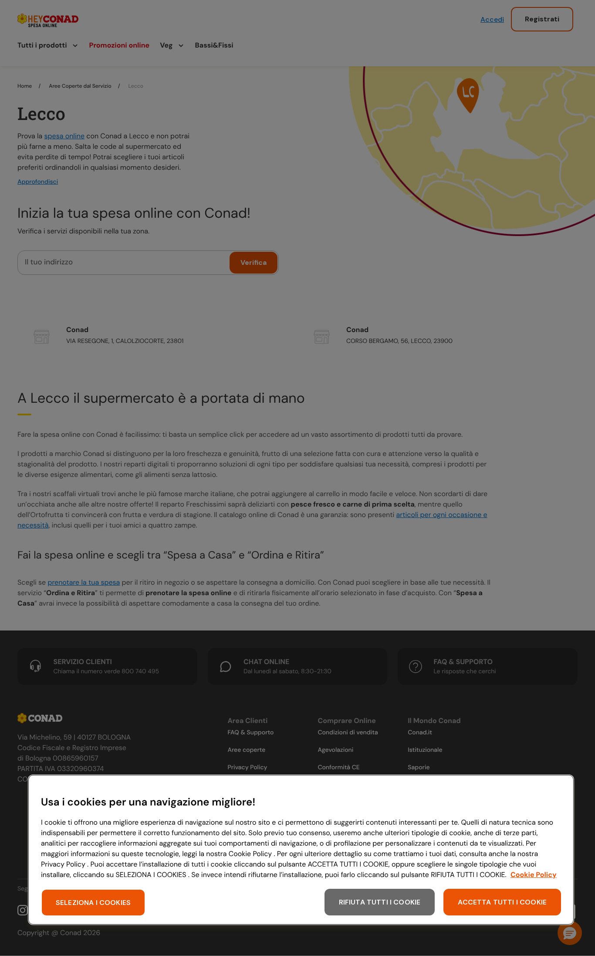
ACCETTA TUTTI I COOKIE (502, 902)
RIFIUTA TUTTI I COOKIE (380, 902)
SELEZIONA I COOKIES (93, 902)
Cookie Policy (533, 874)
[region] (301, 849)
